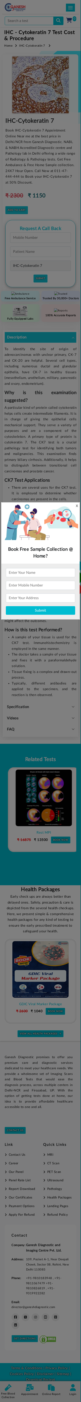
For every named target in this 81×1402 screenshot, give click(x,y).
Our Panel (16, 1172)
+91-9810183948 (39, 1278)
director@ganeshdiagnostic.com (33, 1307)
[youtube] (46, 1317)
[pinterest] (55, 1317)
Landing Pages (57, 1206)
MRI (50, 1154)
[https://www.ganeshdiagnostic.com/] (21, 7)
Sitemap (63, 1374)
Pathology (54, 1189)
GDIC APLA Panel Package (41, 1004)
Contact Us (15, 1130)
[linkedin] (15, 1325)
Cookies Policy (22, 1374)
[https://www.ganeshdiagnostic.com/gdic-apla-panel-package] (41, 969)
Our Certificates (20, 1197)
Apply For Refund (22, 1214)
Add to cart (17, 210)
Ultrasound (55, 1180)
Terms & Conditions (26, 1368)
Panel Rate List (20, 1180)
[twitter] (25, 1317)
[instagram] (35, 1317)
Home (8, 45)
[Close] (57, 27)
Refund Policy (57, 1214)
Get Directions (25, 1338)
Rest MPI (40, 832)
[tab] (40, 337)
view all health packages (38, 1034)
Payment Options (21, 1206)
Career (13, 1163)
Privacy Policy (56, 1368)
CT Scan (53, 1163)
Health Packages (59, 1197)
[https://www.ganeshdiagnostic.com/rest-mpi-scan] (40, 798)
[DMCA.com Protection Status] (47, 1338)
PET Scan (54, 1172)
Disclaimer (45, 1374)
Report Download (22, 1189)
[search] (58, 21)
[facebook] (15, 1317)
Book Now (57, 840)
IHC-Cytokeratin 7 (32, 45)
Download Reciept (40, 1379)
